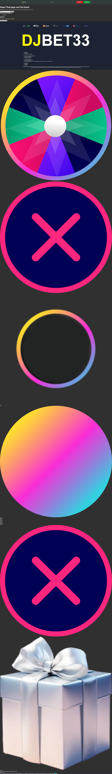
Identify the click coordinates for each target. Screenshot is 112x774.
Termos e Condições (27, 56)
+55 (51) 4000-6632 (27, 59)
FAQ (52, 2)
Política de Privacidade (28, 54)
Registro (79, 2)
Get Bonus (2, 772)
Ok (55, 773)
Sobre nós (26, 52)
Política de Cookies (27, 57)
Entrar (87, 2)
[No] (56, 773)
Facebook (26, 64)
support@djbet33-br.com (28, 60)
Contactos (26, 53)
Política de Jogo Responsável (29, 55)
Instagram (26, 63)
